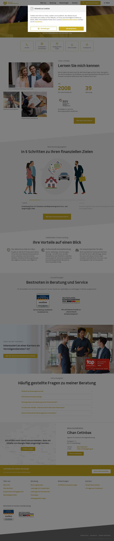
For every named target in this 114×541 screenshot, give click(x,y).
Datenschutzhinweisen (69, 20)
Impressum (38, 22)
